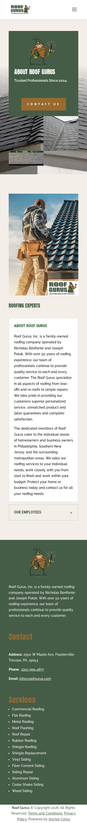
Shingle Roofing (24, 747)
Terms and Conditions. (45, 813)
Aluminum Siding (25, 778)
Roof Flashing (23, 728)
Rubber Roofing (24, 740)
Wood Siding (22, 791)
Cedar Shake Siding (28, 784)
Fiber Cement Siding (28, 766)
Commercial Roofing (28, 709)
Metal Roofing (23, 722)
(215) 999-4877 (32, 669)
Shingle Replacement (29, 753)
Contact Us (43, 104)
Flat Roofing (21, 715)
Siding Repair (22, 772)
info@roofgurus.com (35, 679)
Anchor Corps (59, 819)
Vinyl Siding (21, 759)
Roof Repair (21, 734)
